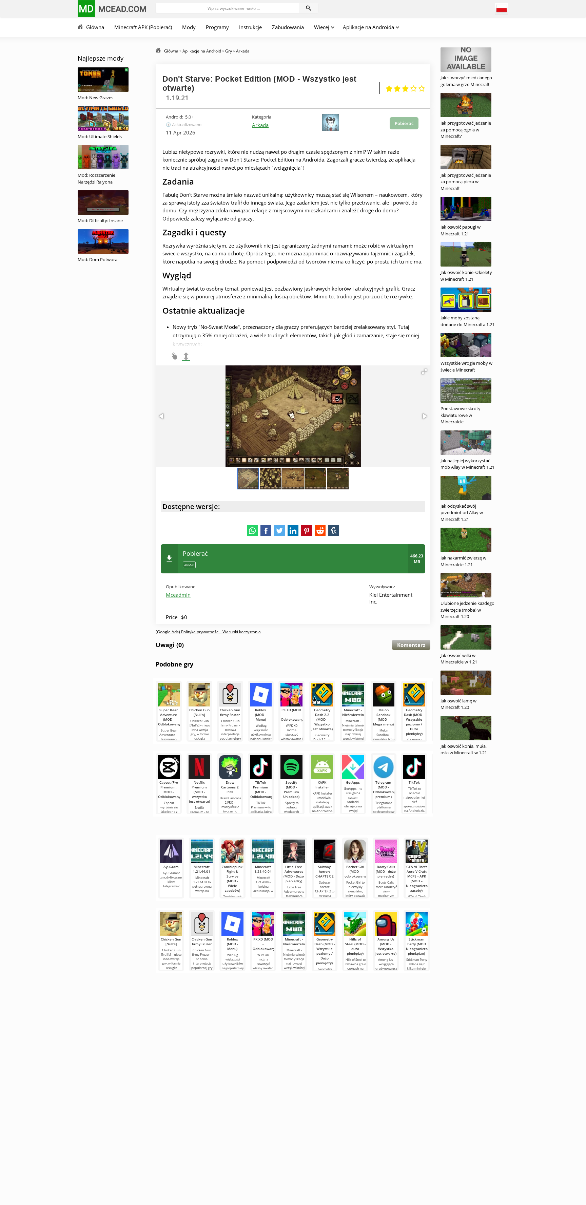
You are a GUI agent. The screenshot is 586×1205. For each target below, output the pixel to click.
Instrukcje (250, 27)
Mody (189, 27)
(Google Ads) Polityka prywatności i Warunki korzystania (208, 632)
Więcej (321, 27)
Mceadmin (178, 594)
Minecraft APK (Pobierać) (143, 27)
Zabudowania (288, 27)
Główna (95, 27)
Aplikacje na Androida (368, 27)
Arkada (260, 125)
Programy (217, 27)
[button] (424, 371)
